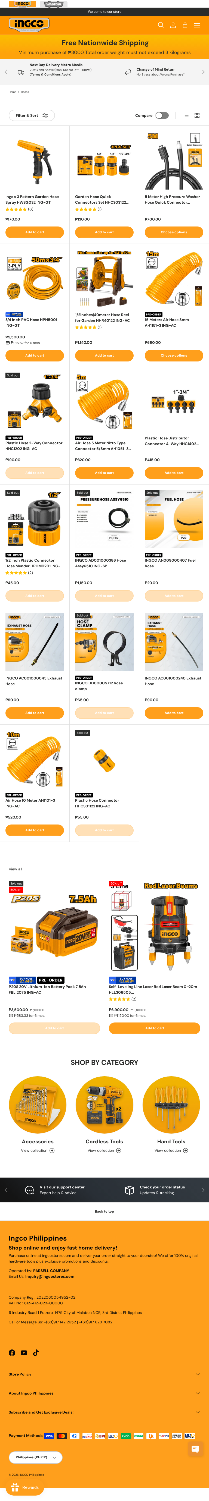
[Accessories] (37, 1105)
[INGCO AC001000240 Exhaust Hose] (174, 642)
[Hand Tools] (171, 1105)
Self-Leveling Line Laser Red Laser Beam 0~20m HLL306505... (153, 989)
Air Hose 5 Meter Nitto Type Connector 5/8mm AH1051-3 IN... (101, 446)
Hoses (25, 92)
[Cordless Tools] (104, 1105)
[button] (185, 25)
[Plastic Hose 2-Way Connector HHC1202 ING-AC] (34, 402)
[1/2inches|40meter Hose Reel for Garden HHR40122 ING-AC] (104, 278)
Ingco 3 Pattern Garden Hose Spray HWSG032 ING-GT (32, 199)
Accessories (38, 1141)
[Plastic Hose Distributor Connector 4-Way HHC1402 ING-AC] (174, 402)
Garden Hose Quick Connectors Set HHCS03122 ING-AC (100, 199)
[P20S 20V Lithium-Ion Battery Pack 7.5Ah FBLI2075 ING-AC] (54, 926)
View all (15, 869)
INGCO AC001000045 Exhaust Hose (33, 681)
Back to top (104, 1211)
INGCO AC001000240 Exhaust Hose (173, 681)
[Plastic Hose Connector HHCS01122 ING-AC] (104, 759)
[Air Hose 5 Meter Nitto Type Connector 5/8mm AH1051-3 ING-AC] (104, 402)
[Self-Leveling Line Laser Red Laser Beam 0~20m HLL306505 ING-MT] (154, 926)
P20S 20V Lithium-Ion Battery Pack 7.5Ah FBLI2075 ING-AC (47, 989)
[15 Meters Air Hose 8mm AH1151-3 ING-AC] (174, 278)
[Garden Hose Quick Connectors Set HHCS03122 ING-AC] (104, 160)
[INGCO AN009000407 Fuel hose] (174, 519)
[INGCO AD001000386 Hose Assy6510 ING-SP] (104, 519)
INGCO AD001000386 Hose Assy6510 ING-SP (100, 563)
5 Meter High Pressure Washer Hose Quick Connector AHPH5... (172, 199)
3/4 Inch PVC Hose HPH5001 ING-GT (31, 322)
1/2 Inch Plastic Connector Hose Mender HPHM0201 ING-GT (32, 563)
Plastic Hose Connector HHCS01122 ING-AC (97, 803)
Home (12, 92)
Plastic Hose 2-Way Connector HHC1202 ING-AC (34, 445)
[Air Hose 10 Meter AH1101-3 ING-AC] (34, 759)
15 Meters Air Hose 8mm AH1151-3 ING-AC (167, 322)
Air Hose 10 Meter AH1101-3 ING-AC (30, 803)
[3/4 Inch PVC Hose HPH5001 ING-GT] (34, 278)
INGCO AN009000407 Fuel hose (170, 563)
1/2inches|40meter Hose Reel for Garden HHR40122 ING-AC (102, 317)
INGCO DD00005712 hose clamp (99, 686)
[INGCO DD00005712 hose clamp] (104, 642)
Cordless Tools (104, 1141)
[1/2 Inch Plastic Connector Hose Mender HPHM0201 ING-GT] (34, 519)
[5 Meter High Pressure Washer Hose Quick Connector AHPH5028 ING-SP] (174, 160)
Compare (143, 115)
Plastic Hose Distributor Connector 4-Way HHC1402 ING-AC (170, 441)
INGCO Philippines (32, 1475)
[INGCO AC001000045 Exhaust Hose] (34, 642)
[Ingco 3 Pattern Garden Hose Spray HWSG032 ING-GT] (34, 160)
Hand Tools (171, 1141)
